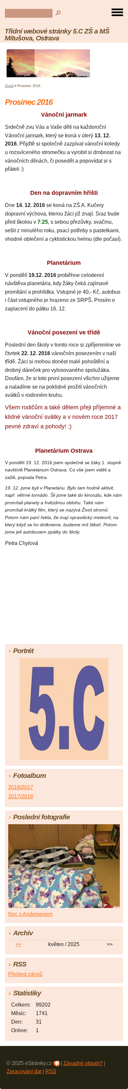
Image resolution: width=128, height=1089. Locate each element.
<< (18, 944)
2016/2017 (20, 787)
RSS (50, 1071)
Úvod (9, 86)
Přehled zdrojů (25, 974)
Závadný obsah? (82, 1063)
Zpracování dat (24, 1071)
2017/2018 (20, 796)
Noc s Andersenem (30, 914)
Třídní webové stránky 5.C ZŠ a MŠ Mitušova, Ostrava (57, 34)
